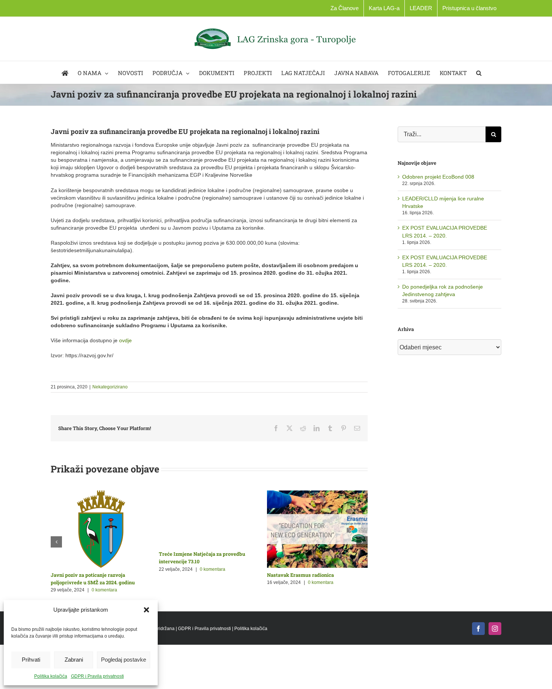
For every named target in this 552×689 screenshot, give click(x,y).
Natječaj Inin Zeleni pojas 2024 (197, 575)
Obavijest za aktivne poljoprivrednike (98, 575)
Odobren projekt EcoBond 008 (438, 177)
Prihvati (31, 659)
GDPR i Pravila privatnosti (97, 676)
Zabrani (74, 659)
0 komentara (106, 582)
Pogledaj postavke (123, 659)
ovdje (125, 340)
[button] (146, 610)
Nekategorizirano (110, 387)
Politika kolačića (50, 676)
